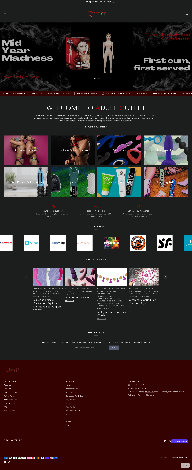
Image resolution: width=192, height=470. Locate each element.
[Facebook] (165, 441)
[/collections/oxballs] (105, 243)
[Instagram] (170, 441)
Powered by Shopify (179, 458)
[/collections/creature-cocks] (78, 243)
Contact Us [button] (133, 382)
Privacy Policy (9, 403)
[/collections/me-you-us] (158, 243)
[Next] (166, 277)
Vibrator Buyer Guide (77, 297)
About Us (7, 385)
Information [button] (10, 382)
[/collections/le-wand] (51, 243)
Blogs (68, 418)
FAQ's (6, 407)
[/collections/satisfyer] (131, 243)
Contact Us (8, 389)
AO (163, 458)
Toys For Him (71, 403)
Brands (68, 421)
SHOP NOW (96, 79)
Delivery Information (11, 392)
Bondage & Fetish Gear (74, 396)
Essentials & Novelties (74, 410)
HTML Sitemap (9, 410)
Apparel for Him (72, 392)
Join (114, 348)
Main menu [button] (71, 382)
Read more (37, 309)
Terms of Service (10, 399)
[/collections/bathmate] (25, 243)
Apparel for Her (72, 389)
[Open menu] (7, 13)
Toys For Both (71, 407)
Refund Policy (9, 396)
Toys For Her (71, 399)
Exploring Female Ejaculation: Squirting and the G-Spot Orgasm (47, 303)
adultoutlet (149, 392)
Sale (67, 425)
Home (68, 385)
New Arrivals (61, 93)
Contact (69, 414)
